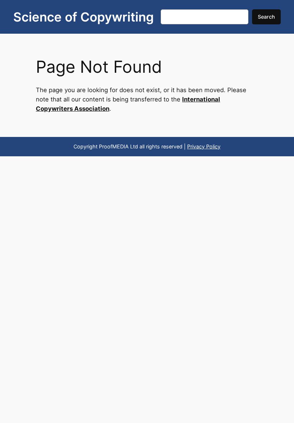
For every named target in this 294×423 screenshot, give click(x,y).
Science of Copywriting (83, 16)
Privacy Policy (203, 146)
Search (266, 17)
